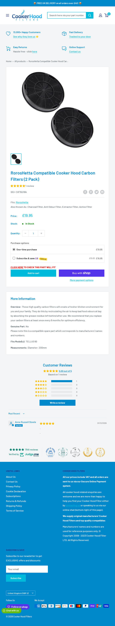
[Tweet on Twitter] (96, 191)
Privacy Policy (13, 486)
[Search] (89, 15)
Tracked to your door (80, 36)
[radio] (14, 249)
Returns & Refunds (16, 501)
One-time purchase (26, 249)
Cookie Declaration (16, 491)
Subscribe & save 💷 (31, 258)
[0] (106, 15)
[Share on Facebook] (85, 191)
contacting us (73, 505)
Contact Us (12, 481)
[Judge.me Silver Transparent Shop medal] (75, 452)
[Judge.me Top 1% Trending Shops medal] (100, 452)
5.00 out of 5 (65, 370)
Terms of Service (15, 510)
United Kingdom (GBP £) (18, 593)
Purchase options (20, 243)
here (34, 51)
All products (20, 61)
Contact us (75, 51)
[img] (47, 423)
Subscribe (15, 578)
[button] (18, 185)
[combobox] (66, 15)
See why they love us (24, 36)
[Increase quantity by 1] (41, 233)
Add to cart (33, 273)
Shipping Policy (14, 505)
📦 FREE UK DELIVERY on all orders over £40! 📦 (57, 3)
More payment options (81, 280)
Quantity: (15, 233)
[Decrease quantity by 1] (25, 233)
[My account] (100, 15)
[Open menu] (7, 15)
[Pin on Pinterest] (91, 191)
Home (9, 61)
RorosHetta (22, 202)
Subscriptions (13, 496)
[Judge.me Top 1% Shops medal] (88, 452)
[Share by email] (102, 191)
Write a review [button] (57, 402)
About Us (11, 476)
